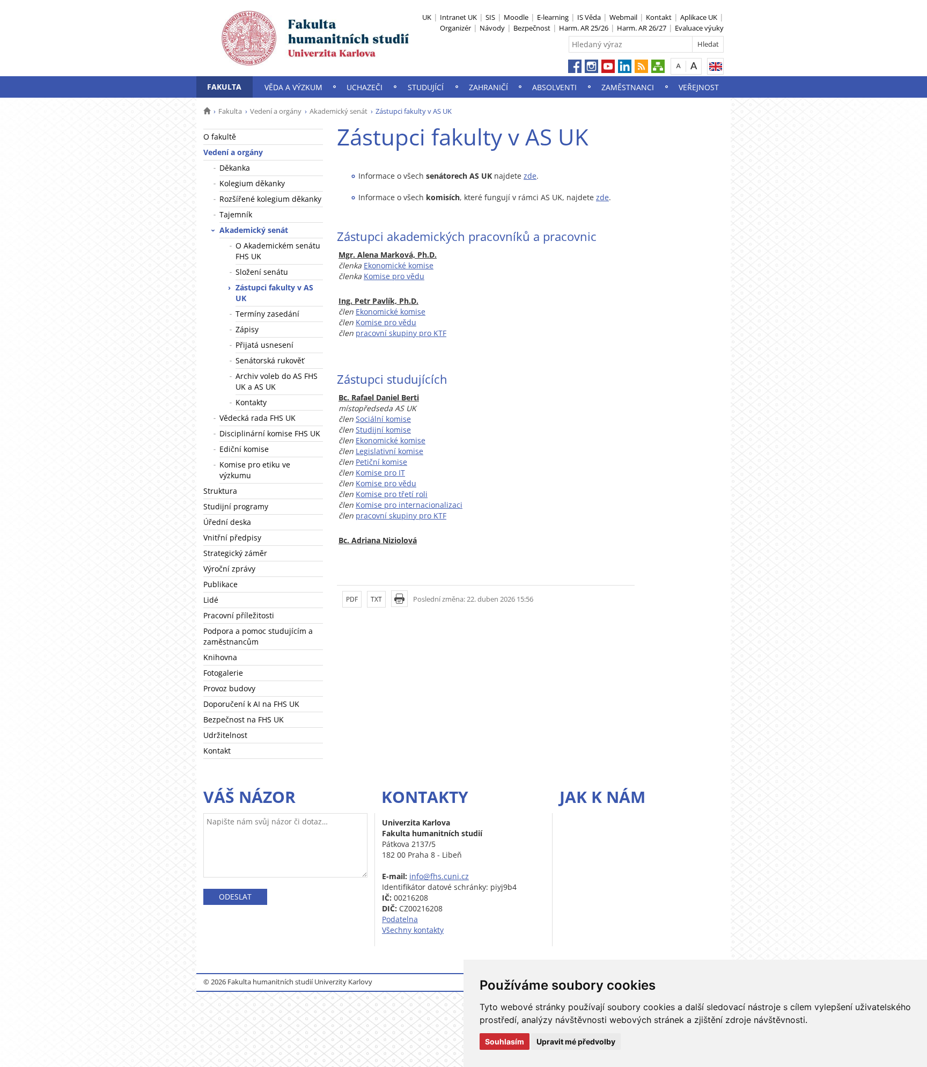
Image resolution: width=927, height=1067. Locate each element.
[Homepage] (206, 111)
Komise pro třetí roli (392, 494)
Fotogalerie (223, 673)
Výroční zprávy (229, 569)
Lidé (210, 600)
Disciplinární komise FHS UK (269, 433)
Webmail (623, 17)
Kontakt (659, 17)
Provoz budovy (229, 688)
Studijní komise (383, 430)
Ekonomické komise (398, 265)
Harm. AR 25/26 (583, 28)
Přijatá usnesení (264, 345)
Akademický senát (338, 111)
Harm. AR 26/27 (641, 28)
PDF (352, 599)
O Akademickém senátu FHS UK (278, 250)
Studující (426, 87)
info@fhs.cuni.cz (439, 876)
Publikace (220, 584)
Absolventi (554, 87)
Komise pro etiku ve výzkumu (254, 469)
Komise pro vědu (394, 276)
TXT (376, 599)
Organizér (455, 28)
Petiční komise (381, 462)
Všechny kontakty (413, 930)
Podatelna (400, 919)
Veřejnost (699, 87)
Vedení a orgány (275, 111)
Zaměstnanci (627, 87)
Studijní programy (235, 506)
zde (530, 176)
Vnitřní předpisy (232, 537)
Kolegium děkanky (252, 183)
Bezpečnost (531, 28)
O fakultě (219, 136)
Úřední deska (227, 522)
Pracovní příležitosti (238, 615)
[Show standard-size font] (678, 66)
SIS (490, 17)
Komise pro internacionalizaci (409, 505)
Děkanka (234, 168)
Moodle (516, 17)
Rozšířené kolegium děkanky (270, 199)
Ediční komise (244, 449)
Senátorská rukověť (270, 360)
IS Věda (589, 17)
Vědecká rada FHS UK (257, 418)
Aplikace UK (698, 17)
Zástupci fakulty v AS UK (274, 292)
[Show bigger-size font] (694, 66)
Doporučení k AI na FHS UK (251, 704)
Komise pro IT (380, 472)
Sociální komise (383, 419)
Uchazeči (364, 87)
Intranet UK (458, 17)
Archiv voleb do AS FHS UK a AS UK (277, 381)
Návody (492, 28)
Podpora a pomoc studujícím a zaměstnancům (258, 636)
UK (426, 17)
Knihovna (220, 657)
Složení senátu (262, 272)
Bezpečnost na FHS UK (243, 719)
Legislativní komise (389, 451)
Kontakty (251, 402)
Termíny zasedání (267, 314)
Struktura (220, 491)
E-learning (553, 17)
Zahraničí (488, 87)
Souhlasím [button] (504, 1041)
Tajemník (235, 214)
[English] (715, 66)
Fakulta (224, 87)
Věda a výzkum (293, 87)
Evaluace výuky (699, 28)
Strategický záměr (235, 553)
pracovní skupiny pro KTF (401, 333)
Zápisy (247, 329)
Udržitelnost (225, 735)
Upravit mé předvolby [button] (575, 1041)
